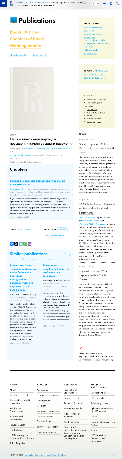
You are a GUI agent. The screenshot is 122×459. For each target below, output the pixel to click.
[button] (23, 259)
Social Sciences (94, 121)
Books (15, 32)
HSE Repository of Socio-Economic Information (100, 438)
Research (70, 384)
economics (89, 30)
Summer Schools (45, 421)
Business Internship (46, 431)
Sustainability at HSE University (20, 402)
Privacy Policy (51, 455)
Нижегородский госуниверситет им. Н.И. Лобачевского (46, 148)
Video (94, 429)
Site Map (62, 455)
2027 (95, 70)
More (103, 77)
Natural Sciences (94, 118)
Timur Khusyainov (87, 217)
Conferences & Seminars (72, 415)
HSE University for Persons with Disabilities (22, 437)
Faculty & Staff (17, 424)
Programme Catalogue (48, 395)
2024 (86, 74)
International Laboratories (70, 391)
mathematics (103, 43)
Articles (31, 32)
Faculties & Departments (16, 410)
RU (94, 3)
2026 (101, 70)
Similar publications (28, 254)
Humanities (92, 109)
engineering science (93, 33)
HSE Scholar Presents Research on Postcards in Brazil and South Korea (97, 208)
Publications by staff (101, 392)
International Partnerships (16, 418)
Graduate (41, 405)
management (90, 43)
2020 (86, 77)
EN (98, 3)
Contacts (29, 455)
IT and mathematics (93, 40)
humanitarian (89, 37)
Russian (27, 229)
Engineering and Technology (93, 104)
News (82, 134)
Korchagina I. (15, 155)
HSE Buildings (16, 429)
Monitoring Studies (73, 408)
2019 (91, 77)
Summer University (46, 416)
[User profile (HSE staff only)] (110, 3)
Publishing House (99, 403)
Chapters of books (27, 39)
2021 (102, 74)
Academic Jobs (71, 421)
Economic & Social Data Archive (103, 423)
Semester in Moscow (47, 426)
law (103, 40)
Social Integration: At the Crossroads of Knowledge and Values (96, 148)
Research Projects (73, 403)
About (14, 384)
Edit (113, 454)
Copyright (39, 455)
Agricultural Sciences (96, 99)
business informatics (93, 27)
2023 (91, 74)
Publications (37, 20)
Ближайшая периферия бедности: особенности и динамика (56, 271)
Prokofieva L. (26, 155)
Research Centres (73, 398)
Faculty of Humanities (92, 220)
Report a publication (19, 55)
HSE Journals (97, 398)
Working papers (25, 45)
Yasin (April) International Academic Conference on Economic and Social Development (75, 433)
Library (94, 416)
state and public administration (91, 51)
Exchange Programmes (48, 410)
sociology (88, 46)
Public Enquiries (17, 443)
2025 (106, 70)
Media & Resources (98, 386)
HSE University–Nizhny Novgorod (93, 222)
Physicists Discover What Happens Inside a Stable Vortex (93, 275)
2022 (97, 74)
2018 (97, 77)
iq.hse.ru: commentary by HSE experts (102, 410)
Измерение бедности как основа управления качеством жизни (37, 182)
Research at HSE (40, 55)
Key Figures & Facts (19, 395)
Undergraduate (44, 400)
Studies (42, 384)
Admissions (42, 389)
